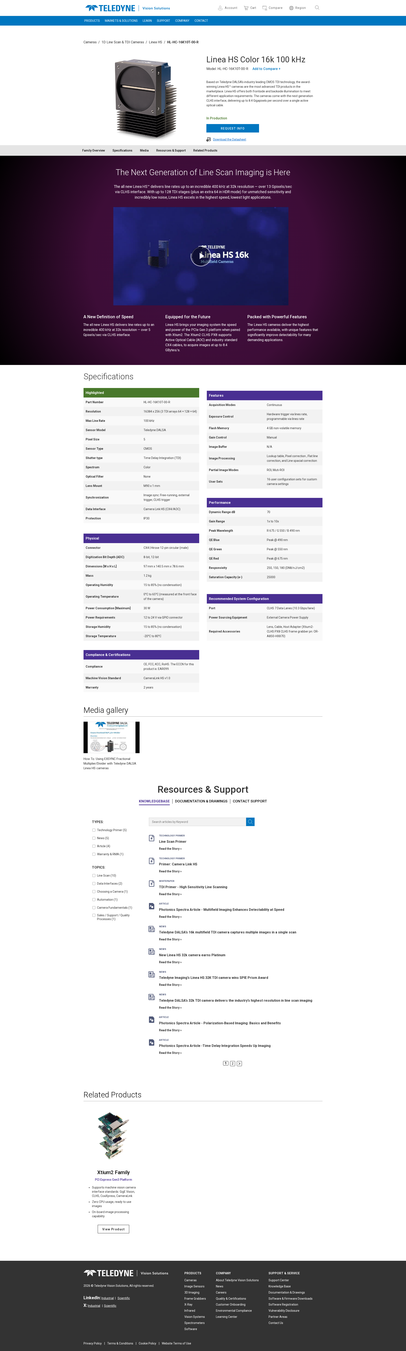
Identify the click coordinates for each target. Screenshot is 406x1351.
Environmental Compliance (234, 1310)
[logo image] (127, 7)
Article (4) (103, 846)
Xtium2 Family (113, 1172)
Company (182, 20)
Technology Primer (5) (112, 830)
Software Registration (283, 1304)
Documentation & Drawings (201, 801)
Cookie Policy (147, 1343)
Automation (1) (107, 899)
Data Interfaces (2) (109, 883)
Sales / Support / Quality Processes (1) (113, 917)
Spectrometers (194, 1323)
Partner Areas (278, 1316)
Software (190, 1329)
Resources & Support (171, 150)
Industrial (108, 1298)
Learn (147, 20)
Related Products (205, 150)
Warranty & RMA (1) (110, 854)
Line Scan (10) (106, 875)
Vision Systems (194, 1316)
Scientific (124, 1298)
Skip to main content (203, 3)
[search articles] (250, 822)
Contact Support (250, 801)
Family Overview (93, 150)
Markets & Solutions (121, 20)
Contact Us (276, 1323)
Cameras (90, 42)
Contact (201, 20)
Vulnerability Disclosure (284, 1310)
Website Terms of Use (176, 1343)
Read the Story (169, 848)
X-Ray (188, 1304)
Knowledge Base (280, 1286)
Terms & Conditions (120, 1343)
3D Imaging (191, 1292)
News (219, 1286)
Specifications (122, 150)
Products (92, 20)
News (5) (103, 838)
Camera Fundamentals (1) (114, 907)
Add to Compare (265, 69)
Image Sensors (194, 1286)
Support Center (279, 1280)
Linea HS (155, 42)
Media (144, 150)
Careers (221, 1292)
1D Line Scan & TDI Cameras (123, 42)
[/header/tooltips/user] (221, 8)
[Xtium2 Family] (113, 1136)
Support (163, 20)
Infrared (189, 1310)
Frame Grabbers (195, 1298)
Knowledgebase (154, 801)
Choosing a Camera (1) (112, 891)
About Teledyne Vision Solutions (237, 1280)
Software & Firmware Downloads (291, 1298)
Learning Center (226, 1316)
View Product (113, 1229)
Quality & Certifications (231, 1298)
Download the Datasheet (229, 139)
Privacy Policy (93, 1343)
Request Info (233, 128)
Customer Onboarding (231, 1304)
